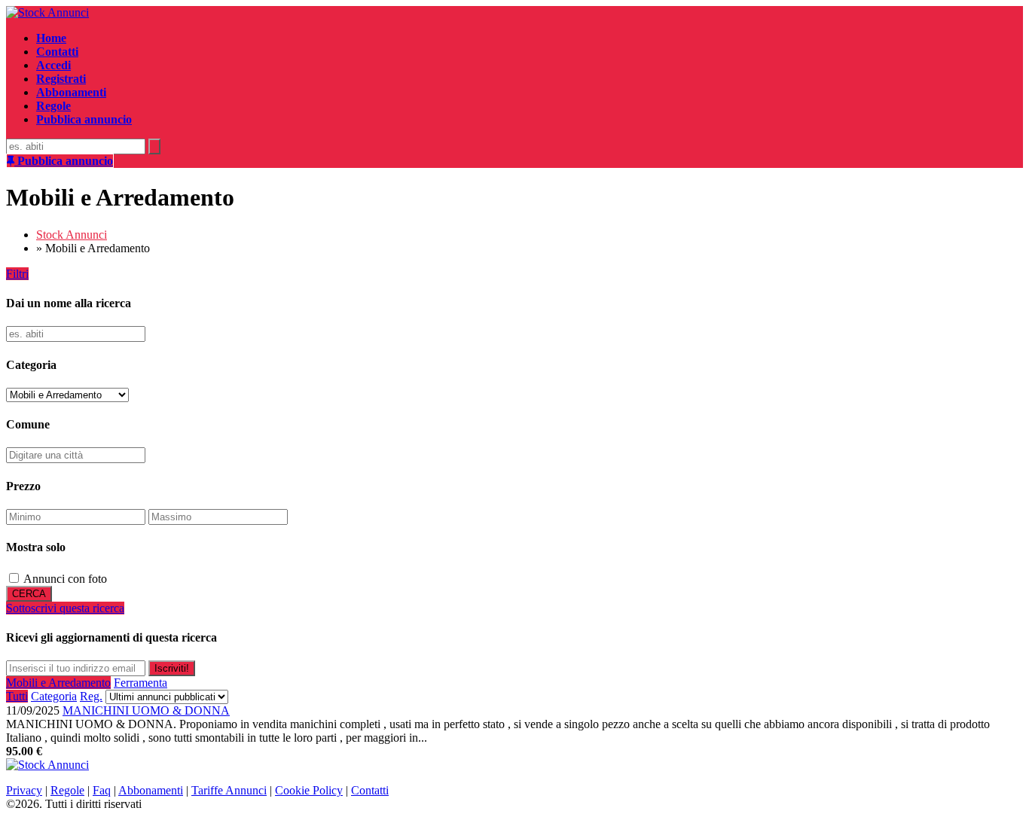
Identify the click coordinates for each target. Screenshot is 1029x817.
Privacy (24, 790)
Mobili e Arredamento (58, 682)
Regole (67, 790)
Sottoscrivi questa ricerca (65, 608)
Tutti (17, 696)
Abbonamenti (150, 790)
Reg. (91, 696)
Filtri (17, 273)
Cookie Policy (309, 790)
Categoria (54, 696)
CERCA (29, 593)
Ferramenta (140, 682)
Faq (102, 790)
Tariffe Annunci (229, 790)
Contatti (370, 790)
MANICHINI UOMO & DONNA (146, 710)
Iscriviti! (171, 668)
